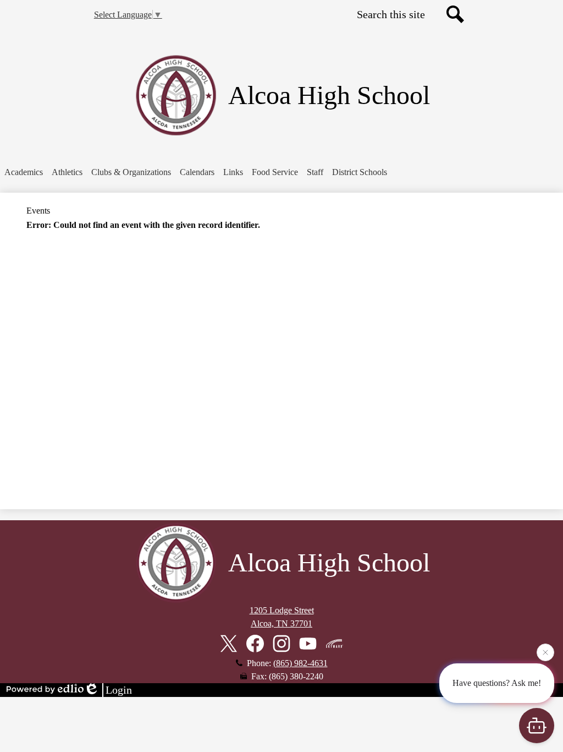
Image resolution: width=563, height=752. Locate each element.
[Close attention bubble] (545, 651)
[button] (23, 172)
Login (119, 690)
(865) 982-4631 (300, 663)
